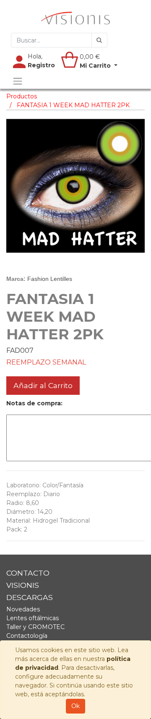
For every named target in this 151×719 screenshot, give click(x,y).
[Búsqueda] (99, 40)
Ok (75, 706)
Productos (21, 96)
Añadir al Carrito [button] (43, 385)
